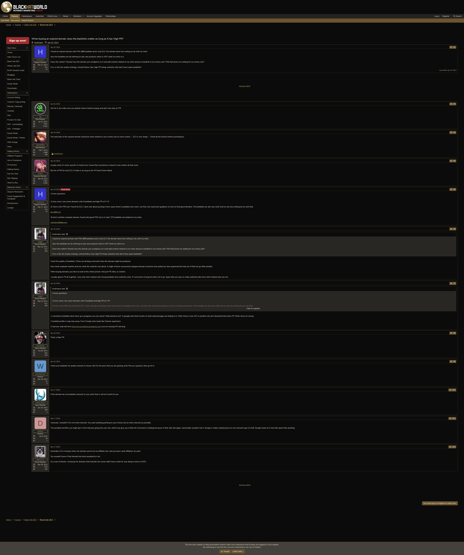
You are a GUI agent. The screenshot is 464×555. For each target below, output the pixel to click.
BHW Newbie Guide (15, 70)
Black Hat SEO (13, 61)
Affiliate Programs (14, 156)
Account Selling (13, 97)
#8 (454, 333)
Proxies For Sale (14, 120)
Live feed (5, 20)
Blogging (11, 75)
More (9, 146)
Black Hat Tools (13, 79)
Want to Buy (12, 182)
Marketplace (27, 16)
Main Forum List (13, 57)
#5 (454, 189)
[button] (59, 16)
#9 (454, 361)
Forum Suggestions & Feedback (16, 197)
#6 (454, 229)
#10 (454, 390)
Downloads (12, 88)
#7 (454, 283)
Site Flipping (12, 178)
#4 (454, 161)
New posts (15, 20)
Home (5, 16)
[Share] (451, 47)
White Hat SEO (13, 66)
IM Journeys (12, 165)
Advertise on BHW (244, 86)
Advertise (40, 16)
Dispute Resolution (15, 192)
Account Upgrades (94, 16)
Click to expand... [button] (254, 308)
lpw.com (56, 212)
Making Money (13, 169)
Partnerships (110, 16)
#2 (454, 104)
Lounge (10, 208)
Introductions (12, 203)
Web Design (12, 142)
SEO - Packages (13, 129)
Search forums (27, 20)
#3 (454, 132)
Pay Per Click (12, 174)
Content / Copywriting (16, 102)
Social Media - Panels (16, 138)
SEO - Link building (15, 124)
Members (77, 16)
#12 (454, 447)
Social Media (12, 84)
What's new (52, 16)
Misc (9, 115)
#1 (454, 47)
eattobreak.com (59, 222)
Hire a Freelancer (14, 160)
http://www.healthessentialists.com (86, 326)
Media (65, 16)
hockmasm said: (58, 234)
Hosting (10, 111)
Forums (15, 16)
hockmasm (38, 42)
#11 (454, 418)
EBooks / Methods (14, 106)
